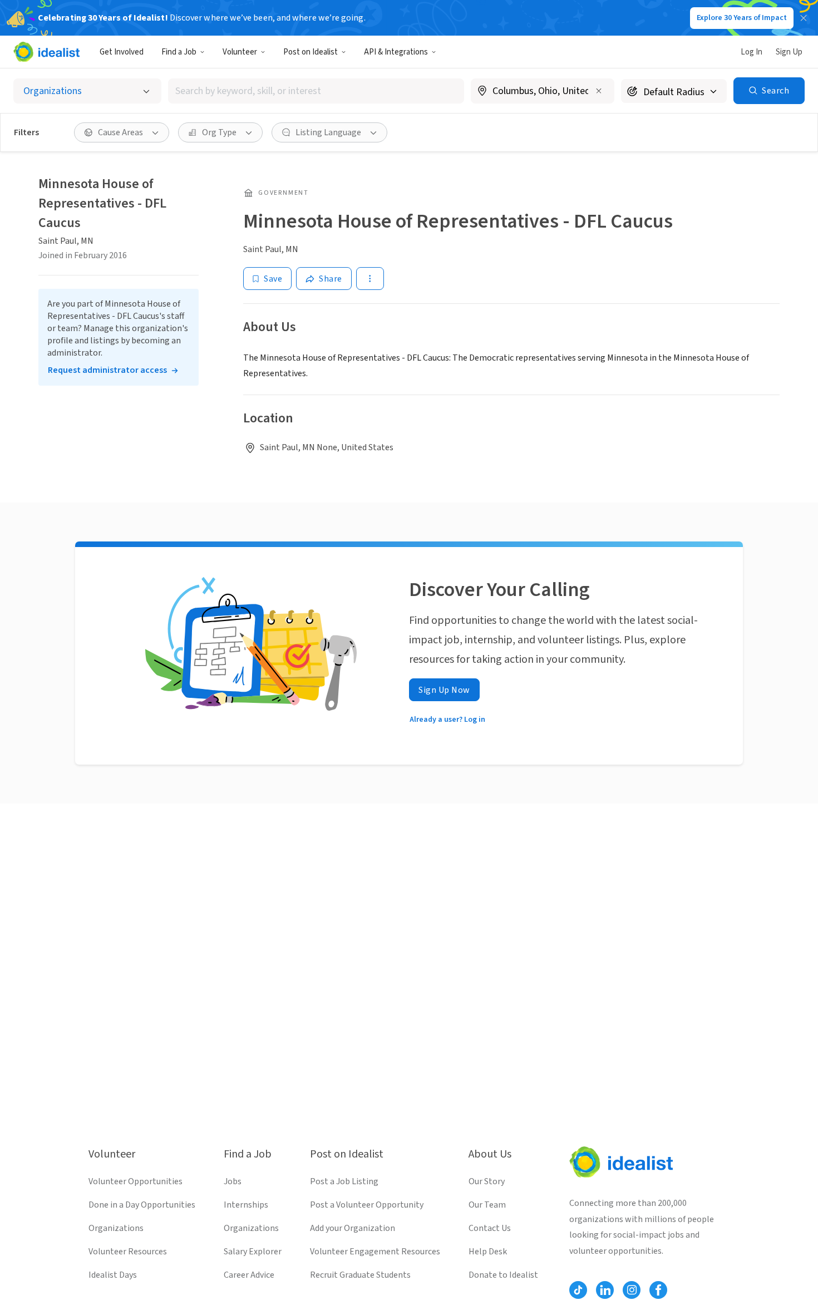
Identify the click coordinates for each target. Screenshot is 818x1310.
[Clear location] (599, 90)
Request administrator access (107, 370)
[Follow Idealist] (578, 1290)
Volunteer (240, 52)
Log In (751, 52)
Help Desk (488, 1251)
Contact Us (490, 1228)
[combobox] (316, 91)
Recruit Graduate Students (360, 1275)
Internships (246, 1205)
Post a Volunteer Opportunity (366, 1205)
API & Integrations (396, 52)
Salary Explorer (253, 1251)
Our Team (487, 1205)
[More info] (542, 91)
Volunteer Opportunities (135, 1181)
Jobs (233, 1181)
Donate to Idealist (503, 1275)
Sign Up (789, 52)
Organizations (116, 1228)
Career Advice (249, 1275)
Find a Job (178, 52)
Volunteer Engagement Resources (375, 1251)
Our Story (487, 1181)
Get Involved (122, 52)
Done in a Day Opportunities (141, 1205)
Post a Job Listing (344, 1181)
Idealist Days (112, 1275)
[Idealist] (46, 52)
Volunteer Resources (127, 1251)
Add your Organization (352, 1228)
